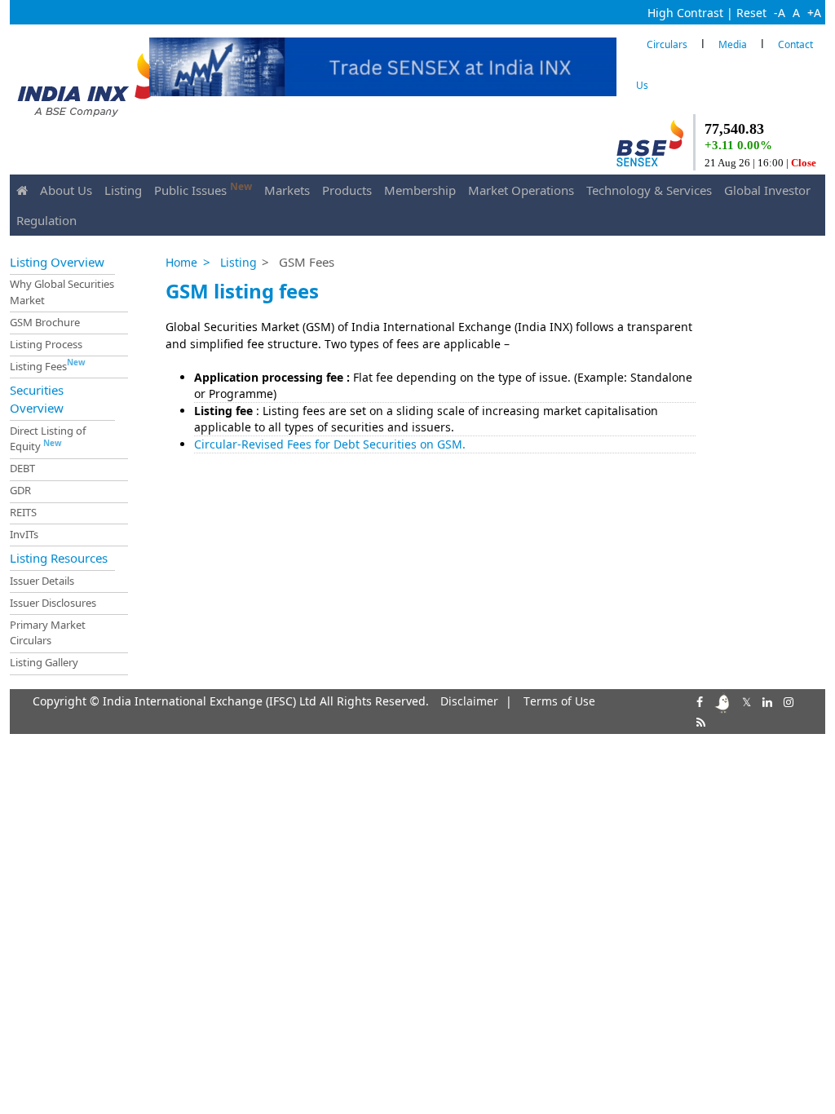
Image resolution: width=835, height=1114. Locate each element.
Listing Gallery (44, 662)
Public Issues (203, 188)
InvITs (24, 534)
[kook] (721, 700)
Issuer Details (42, 580)
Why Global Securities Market (62, 291)
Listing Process (46, 343)
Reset (751, 12)
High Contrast (685, 12)
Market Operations (521, 190)
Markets (287, 190)
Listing (123, 190)
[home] (21, 190)
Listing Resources (59, 558)
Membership (420, 190)
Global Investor (767, 190)
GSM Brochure (45, 322)
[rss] (699, 720)
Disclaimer (469, 701)
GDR (20, 490)
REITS (23, 512)
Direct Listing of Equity (48, 438)
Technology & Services (649, 190)
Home (181, 262)
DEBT (22, 468)
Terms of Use (559, 701)
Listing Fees (48, 364)
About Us (66, 190)
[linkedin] (766, 700)
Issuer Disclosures (53, 602)
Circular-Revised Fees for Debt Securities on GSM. (330, 444)
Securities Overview (37, 398)
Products (347, 190)
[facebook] (698, 700)
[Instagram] (787, 700)
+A (814, 12)
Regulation (46, 220)
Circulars (667, 44)
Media (732, 44)
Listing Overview (57, 261)
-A (779, 12)
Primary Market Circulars (48, 632)
